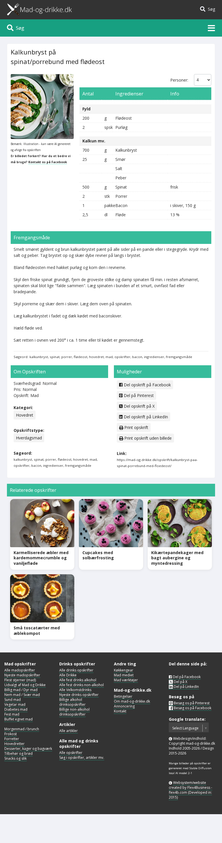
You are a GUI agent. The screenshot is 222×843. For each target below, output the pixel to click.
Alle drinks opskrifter (76, 670)
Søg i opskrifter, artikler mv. (81, 757)
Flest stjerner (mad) (20, 680)
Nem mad (12, 694)
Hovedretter (14, 743)
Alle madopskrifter (19, 670)
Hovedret (24, 415)
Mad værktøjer (126, 680)
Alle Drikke (68, 675)
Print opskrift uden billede (147, 438)
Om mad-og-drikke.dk (132, 701)
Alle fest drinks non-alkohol (81, 684)
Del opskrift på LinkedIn (145, 416)
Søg (210, 9)
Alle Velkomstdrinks (75, 689)
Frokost (10, 733)
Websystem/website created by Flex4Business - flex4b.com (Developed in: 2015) (190, 790)
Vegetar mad (14, 704)
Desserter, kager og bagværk (28, 748)
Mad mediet (124, 675)
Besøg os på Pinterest (191, 703)
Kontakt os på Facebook (47, 162)
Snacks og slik (15, 758)
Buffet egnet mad (18, 719)
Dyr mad (30, 689)
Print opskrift (135, 427)
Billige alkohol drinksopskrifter (72, 702)
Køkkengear (123, 670)
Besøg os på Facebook (192, 707)
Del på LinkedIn (186, 686)
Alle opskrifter (70, 752)
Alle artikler (68, 730)
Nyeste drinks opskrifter (79, 694)
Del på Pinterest (138, 395)
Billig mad (12, 689)
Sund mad (12, 699)
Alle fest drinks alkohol (77, 680)
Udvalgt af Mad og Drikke (25, 684)
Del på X (180, 681)
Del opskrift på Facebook (147, 384)
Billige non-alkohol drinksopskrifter (74, 712)
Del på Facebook (186, 676)
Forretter (11, 738)
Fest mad (11, 714)
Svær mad (31, 694)
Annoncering (124, 706)
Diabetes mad (15, 709)
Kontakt (120, 711)
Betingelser (123, 696)
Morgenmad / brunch (21, 729)
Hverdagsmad (29, 438)
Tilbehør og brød (18, 753)
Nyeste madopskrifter (22, 675)
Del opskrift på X (139, 406)
